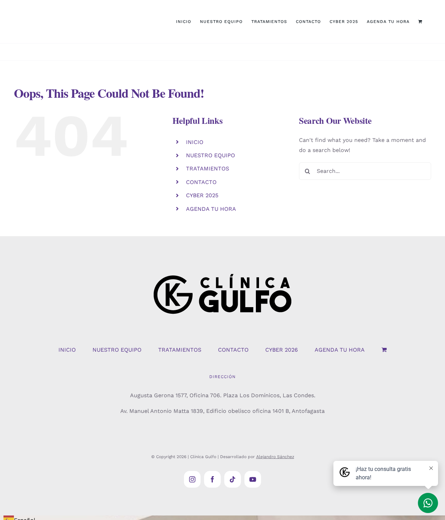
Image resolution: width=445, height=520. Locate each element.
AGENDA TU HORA (211, 209)
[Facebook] (212, 479)
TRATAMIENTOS (207, 168)
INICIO (194, 142)
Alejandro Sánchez (275, 456)
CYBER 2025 (202, 195)
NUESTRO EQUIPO (210, 155)
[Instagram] (192, 479)
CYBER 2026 (281, 349)
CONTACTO (201, 182)
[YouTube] (252, 479)
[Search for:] (365, 170)
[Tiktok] (232, 479)
